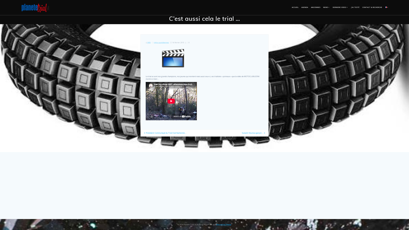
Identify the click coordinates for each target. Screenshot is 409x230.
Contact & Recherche (372, 7)
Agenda (304, 7)
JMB (149, 42)
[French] (387, 7)
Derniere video (339, 7)
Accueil (295, 7)
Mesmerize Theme (223, 224)
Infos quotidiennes (161, 42)
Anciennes (315, 7)
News (325, 7)
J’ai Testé (355, 7)
